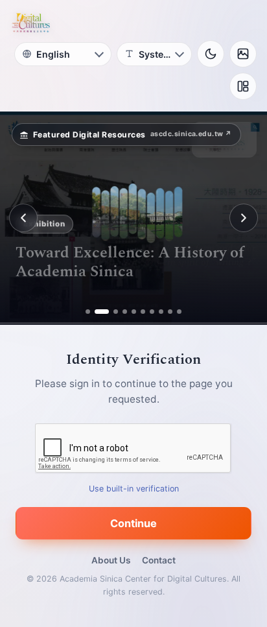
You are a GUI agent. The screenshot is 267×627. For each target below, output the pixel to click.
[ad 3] (111, 311)
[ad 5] (134, 311)
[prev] (23, 218)
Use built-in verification (134, 488)
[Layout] (243, 86)
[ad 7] (152, 311)
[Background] (243, 53)
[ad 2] (97, 311)
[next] (243, 218)
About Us (110, 560)
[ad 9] (170, 311)
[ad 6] (143, 311)
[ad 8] (161, 311)
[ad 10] (179, 311)
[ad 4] (124, 311)
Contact (159, 560)
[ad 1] (88, 311)
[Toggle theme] (210, 53)
